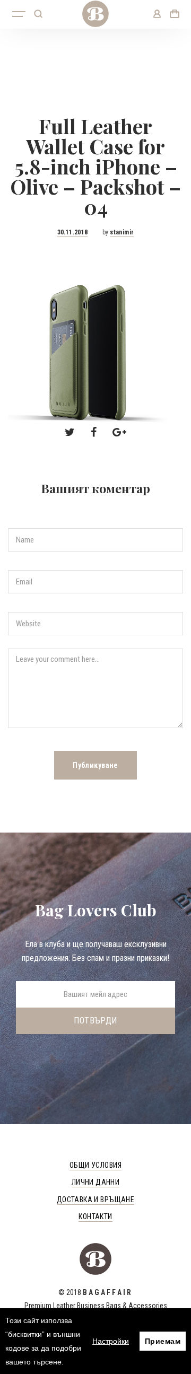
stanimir (122, 232)
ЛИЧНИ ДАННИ (96, 1182)
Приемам (162, 1341)
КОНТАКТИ (95, 1216)
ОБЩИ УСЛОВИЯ (95, 1165)
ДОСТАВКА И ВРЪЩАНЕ (96, 1199)
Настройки (110, 1341)
